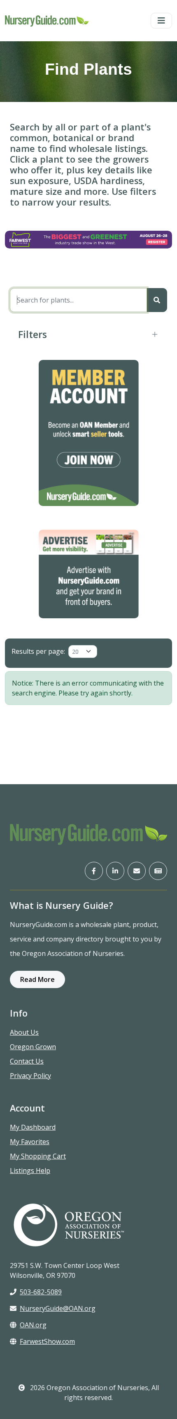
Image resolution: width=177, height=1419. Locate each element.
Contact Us (27, 1061)
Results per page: (38, 651)
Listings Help (30, 1170)
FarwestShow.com (47, 1341)
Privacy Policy (30, 1075)
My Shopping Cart (38, 1156)
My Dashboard (33, 1127)
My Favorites (29, 1141)
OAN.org (33, 1324)
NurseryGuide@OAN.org (57, 1308)
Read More (37, 979)
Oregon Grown (33, 1046)
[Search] (157, 300)
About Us (24, 1032)
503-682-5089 (41, 1291)
